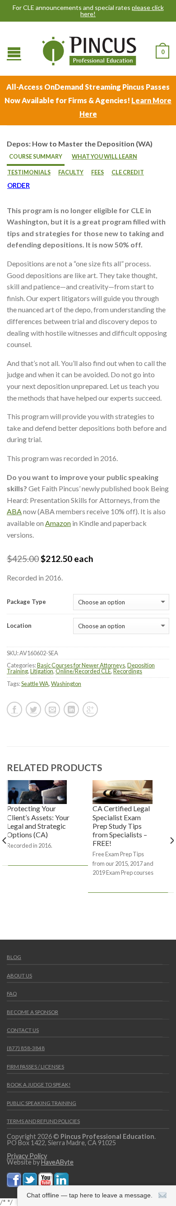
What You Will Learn (104, 156)
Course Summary (35, 156)
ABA (14, 511)
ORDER (18, 185)
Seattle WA (35, 683)
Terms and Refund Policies (43, 1121)
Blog (14, 957)
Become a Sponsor (32, 1012)
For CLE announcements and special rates (88, 11)
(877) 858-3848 (26, 1048)
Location (19, 625)
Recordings (127, 671)
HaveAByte (57, 1162)
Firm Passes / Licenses (35, 1066)
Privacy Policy (27, 1156)
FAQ (12, 993)
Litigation (41, 671)
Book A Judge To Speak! (38, 1084)
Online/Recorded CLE (83, 671)
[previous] (4, 859)
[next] (171, 859)
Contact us (23, 1030)
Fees (97, 172)
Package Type (26, 601)
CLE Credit (127, 172)
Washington (66, 683)
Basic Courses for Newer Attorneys (81, 665)
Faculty (70, 172)
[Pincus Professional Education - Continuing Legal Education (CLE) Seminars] (89, 48)
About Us (19, 975)
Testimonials (29, 172)
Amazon (58, 523)
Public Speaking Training (41, 1103)
